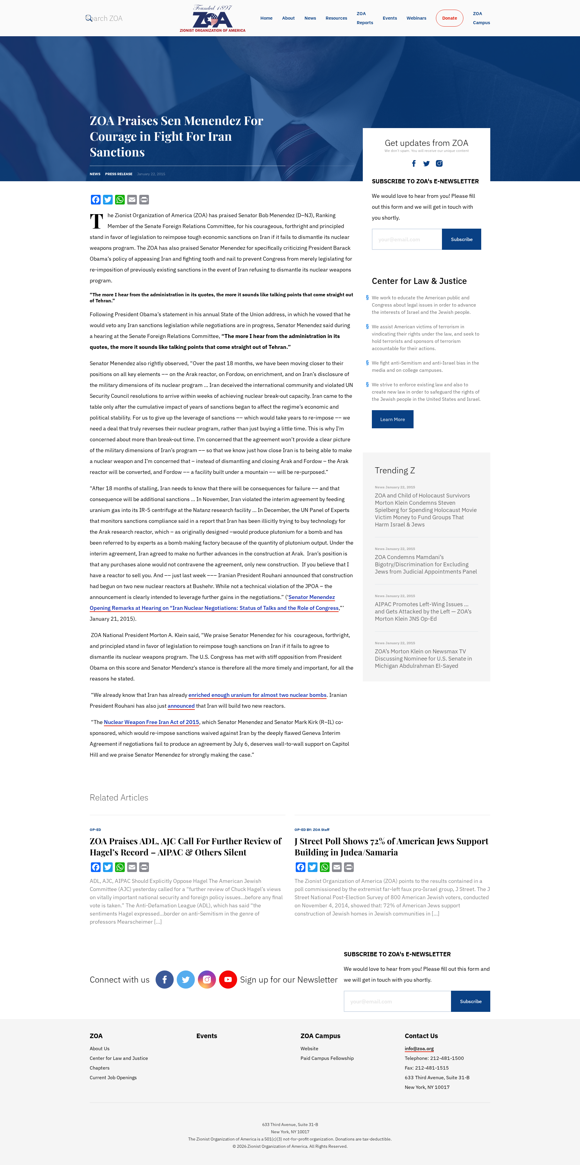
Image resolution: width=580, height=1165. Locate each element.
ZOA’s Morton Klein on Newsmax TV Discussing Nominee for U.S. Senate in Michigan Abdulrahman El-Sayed (423, 658)
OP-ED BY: (312, 829)
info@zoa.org (419, 1048)
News (310, 18)
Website (309, 1048)
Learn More (392, 419)
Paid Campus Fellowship (327, 1058)
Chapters (100, 1068)
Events (390, 18)
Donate (449, 18)
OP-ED (95, 829)
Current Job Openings (113, 1077)
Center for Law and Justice (119, 1058)
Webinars (416, 18)
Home (266, 18)
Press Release (118, 174)
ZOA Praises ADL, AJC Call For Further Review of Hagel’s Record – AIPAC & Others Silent (185, 846)
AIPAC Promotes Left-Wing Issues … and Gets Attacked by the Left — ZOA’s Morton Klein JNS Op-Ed (423, 611)
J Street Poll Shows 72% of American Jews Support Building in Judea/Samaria (391, 846)
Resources (336, 18)
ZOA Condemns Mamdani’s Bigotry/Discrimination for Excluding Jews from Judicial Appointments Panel (426, 564)
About (288, 18)
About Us (100, 1048)
